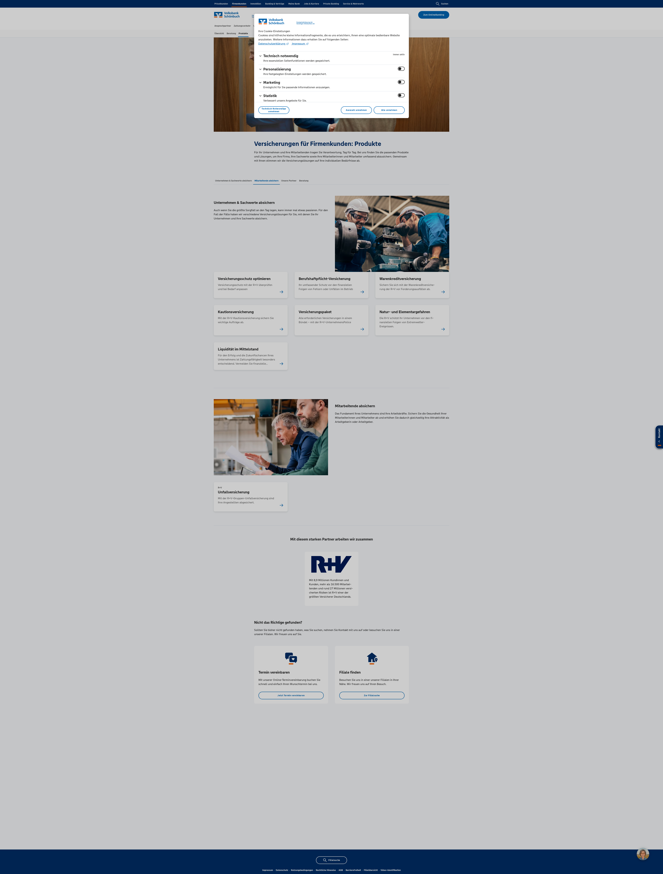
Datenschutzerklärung (272, 43)
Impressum (298, 43)
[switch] (401, 69)
